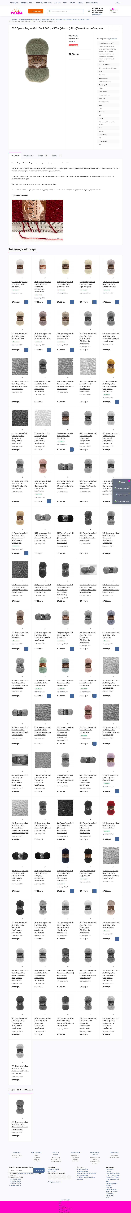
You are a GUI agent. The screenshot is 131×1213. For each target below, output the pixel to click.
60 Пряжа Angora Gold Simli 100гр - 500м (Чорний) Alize (87, 873)
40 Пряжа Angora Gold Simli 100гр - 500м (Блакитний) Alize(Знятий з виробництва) (87, 637)
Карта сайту (110, 1193)
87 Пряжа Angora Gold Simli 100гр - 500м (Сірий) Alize (65, 435)
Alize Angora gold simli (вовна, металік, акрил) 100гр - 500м (72, 19)
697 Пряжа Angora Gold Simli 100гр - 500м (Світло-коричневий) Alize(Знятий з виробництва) (42, 386)
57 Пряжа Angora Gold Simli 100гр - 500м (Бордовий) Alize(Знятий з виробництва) (19, 927)
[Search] (50, 11)
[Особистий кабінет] (121, 501)
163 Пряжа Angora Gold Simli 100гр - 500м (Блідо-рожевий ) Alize (42, 336)
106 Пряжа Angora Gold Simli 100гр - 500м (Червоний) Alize (111, 825)
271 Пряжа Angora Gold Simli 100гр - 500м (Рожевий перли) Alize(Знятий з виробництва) (65, 927)
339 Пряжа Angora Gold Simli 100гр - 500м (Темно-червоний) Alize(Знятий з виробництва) (20, 875)
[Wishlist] (28, 262)
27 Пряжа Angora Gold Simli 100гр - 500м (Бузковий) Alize (110, 777)
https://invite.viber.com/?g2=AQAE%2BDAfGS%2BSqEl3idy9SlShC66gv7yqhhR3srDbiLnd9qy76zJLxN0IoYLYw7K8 (64, 1177)
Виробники (109, 1195)
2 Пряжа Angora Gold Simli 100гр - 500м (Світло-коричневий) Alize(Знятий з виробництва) (110, 386)
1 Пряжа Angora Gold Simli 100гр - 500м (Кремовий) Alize (87, 284)
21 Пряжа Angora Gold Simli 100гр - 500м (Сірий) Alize (65, 635)
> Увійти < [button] (118, 3)
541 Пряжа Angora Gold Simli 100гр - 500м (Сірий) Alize (20, 635)
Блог (65, 3)
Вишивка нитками (83, 1171)
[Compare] (28, 266)
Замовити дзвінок (97, 14)
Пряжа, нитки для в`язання (27, 19)
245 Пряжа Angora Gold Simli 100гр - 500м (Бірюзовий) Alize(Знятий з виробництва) (111, 538)
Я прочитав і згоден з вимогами (26, 1174)
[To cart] (26, 302)
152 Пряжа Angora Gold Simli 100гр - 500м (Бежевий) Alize (65, 336)
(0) (74, 41)
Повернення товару (112, 1177)
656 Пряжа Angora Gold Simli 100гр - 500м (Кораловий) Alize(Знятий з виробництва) (20, 780)
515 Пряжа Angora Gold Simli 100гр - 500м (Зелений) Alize (42, 683)
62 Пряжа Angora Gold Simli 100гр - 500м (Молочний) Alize (65, 284)
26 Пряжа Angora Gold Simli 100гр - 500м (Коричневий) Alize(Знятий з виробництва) (19, 438)
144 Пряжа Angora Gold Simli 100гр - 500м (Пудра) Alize (88, 730)
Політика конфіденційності (27, 1173)
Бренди (72, 3)
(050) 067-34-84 (97, 12)
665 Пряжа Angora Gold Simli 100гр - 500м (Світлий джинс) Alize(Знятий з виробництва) (111, 975)
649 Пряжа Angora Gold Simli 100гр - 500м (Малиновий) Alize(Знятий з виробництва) (88, 828)
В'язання (14, 19)
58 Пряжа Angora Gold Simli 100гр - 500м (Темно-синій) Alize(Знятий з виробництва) (65, 875)
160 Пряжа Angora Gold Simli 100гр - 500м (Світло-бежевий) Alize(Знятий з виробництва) (111, 486)
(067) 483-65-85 (97, 10)
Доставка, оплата (27, 3)
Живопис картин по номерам (86, 1173)
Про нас (57, 3)
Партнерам (109, 1169)
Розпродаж (14, 3)
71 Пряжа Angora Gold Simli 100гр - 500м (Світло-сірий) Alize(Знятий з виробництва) (42, 438)
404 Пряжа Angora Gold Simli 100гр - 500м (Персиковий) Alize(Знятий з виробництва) (88, 438)
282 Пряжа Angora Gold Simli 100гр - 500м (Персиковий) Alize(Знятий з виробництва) (65, 732)
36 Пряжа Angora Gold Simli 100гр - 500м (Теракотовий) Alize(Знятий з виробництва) (19, 1023)
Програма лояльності (43, 3)
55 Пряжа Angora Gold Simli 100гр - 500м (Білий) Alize (19, 284)
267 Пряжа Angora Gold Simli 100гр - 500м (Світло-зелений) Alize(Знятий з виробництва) (42, 927)
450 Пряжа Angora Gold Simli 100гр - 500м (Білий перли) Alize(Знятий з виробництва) (88, 927)
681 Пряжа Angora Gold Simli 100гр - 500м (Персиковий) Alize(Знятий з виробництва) (111, 438)
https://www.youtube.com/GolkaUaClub (59, 1177)
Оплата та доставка (112, 1175)
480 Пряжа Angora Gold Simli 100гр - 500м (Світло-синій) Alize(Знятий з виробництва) (88, 386)
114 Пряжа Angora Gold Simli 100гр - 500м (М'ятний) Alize (65, 683)
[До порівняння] (117, 28)
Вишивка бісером (82, 1169)
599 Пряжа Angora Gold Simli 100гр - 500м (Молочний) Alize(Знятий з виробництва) (42, 286)
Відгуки (80, 3)
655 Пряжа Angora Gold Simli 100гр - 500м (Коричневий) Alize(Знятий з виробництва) (65, 538)
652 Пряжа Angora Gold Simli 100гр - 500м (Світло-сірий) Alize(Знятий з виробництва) (88, 338)
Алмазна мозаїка (82, 1175)
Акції (107, 1197)
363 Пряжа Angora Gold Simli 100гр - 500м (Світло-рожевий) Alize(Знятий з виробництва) (42, 486)
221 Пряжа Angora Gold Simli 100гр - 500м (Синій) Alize (111, 635)
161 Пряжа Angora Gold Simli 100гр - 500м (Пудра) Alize (88, 683)
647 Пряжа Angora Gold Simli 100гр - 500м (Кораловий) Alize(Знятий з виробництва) (42, 780)
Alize (52, 19)
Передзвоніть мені (15, 1185)
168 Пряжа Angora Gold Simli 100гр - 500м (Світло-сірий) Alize (111, 284)
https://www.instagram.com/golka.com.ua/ (55, 1177)
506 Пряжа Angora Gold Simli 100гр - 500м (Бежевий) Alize (111, 925)
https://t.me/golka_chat (69, 1177)
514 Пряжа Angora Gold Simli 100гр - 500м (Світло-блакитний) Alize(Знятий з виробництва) (20, 975)
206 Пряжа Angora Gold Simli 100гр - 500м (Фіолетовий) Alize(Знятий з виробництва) (42, 1023)
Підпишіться (39, 1170)
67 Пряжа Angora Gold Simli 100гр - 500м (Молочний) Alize (19, 336)
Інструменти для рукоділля (86, 1177)
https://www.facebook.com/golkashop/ (50, 1177)
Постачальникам (92, 3)
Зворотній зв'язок (111, 1191)
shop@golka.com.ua (54, 1182)
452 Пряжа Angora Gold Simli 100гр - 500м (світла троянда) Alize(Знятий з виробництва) (111, 1023)
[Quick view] (28, 258)
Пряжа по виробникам (42, 19)
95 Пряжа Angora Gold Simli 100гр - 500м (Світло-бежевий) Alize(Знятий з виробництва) (19, 538)
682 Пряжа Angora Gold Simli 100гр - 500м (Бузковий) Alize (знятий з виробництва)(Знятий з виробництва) (20, 828)
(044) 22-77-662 (97, 8)
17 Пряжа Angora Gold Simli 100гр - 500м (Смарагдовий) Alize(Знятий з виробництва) (65, 590)
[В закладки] (110, 28)
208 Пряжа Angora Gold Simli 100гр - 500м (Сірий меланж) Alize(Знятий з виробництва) (42, 975)
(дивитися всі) (112, 39)
